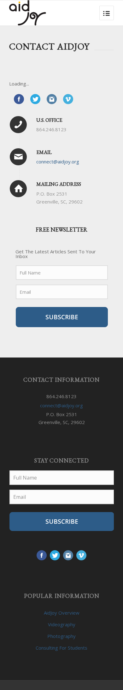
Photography (61, 636)
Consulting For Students (61, 648)
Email (44, 152)
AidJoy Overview (61, 613)
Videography (61, 624)
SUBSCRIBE (61, 317)
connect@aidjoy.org (57, 161)
